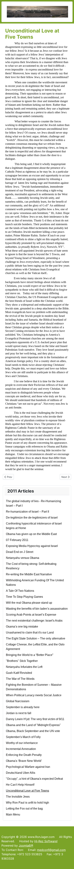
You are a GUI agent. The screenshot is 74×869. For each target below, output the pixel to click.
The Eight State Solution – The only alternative (35, 638)
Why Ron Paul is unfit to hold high (27, 802)
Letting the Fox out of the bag (24, 808)
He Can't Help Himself (20, 784)
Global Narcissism (17, 701)
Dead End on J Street (19, 551)
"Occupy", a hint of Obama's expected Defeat (34, 778)
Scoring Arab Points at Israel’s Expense (31, 614)
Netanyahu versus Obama (22, 557)
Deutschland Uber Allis (20, 772)
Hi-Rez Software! (45, 841)
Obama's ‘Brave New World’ (24, 760)
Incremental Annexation (21, 748)
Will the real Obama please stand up (29, 602)
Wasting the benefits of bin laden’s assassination (37, 608)
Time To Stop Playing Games (24, 596)
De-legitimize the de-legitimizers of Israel (32, 517)
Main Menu (13, 814)
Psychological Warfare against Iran (28, 766)
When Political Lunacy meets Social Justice (33, 695)
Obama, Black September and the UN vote (33, 731)
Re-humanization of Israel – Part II (27, 511)
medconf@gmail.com (51, 850)
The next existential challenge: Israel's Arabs (34, 620)
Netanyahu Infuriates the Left (24, 666)
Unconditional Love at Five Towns (27, 790)
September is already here (23, 707)
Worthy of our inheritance (22, 742)
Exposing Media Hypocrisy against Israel (32, 545)
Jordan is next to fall (18, 713)
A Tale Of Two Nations (20, 590)
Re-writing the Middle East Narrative (29, 574)
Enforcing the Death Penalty (24, 754)
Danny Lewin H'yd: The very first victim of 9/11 (35, 719)
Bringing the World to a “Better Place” (29, 654)
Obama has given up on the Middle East (31, 534)
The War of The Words (20, 678)
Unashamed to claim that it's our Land (30, 632)
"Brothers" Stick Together (22, 660)
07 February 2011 (17, 539)
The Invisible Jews (18, 796)
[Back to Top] (67, 862)
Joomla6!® (26, 845)
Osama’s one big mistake (22, 626)
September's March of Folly (23, 737)
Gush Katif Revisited (19, 672)
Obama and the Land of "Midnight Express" (33, 725)
